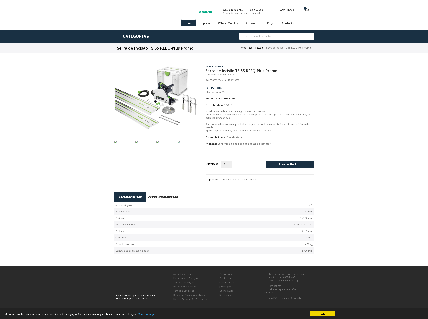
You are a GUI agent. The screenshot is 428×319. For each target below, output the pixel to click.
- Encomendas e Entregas (185, 278)
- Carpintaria (224, 278)
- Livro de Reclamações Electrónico (189, 299)
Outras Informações (162, 196)
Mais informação (147, 314)
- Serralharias (225, 294)
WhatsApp (206, 12)
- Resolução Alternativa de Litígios (189, 294)
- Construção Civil (227, 282)
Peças (271, 23)
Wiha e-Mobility (228, 23)
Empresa (205, 23)
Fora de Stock (288, 164)
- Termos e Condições (183, 290)
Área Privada (287, 9)
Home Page (246, 47)
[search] (308, 36)
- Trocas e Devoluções (183, 282)
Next (201, 97)
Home (188, 23)
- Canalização (225, 273)
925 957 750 (243, 11)
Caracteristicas (130, 196)
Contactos (288, 23)
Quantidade (212, 163)
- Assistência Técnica (182, 273)
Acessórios (253, 23)
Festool (259, 47)
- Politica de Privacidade (184, 286)
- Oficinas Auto (225, 290)
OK (323, 314)
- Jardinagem (224, 286)
